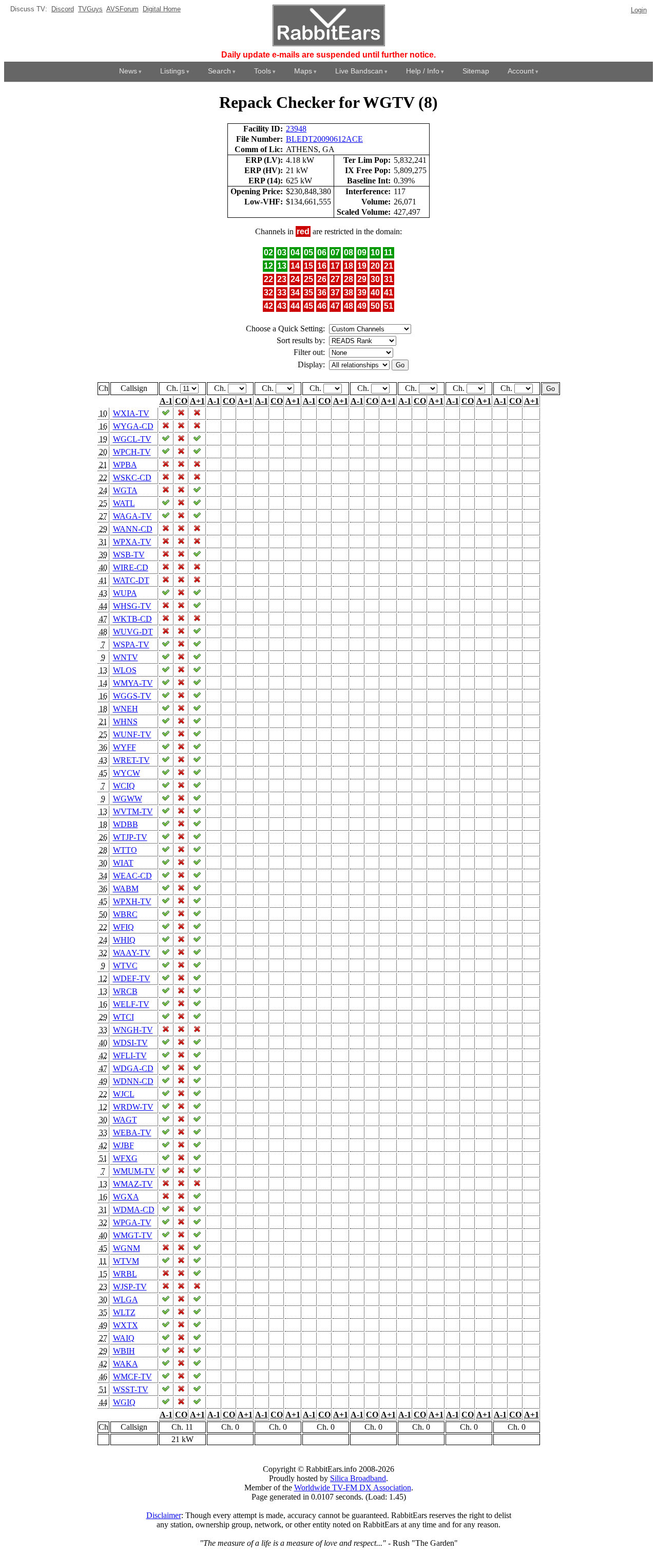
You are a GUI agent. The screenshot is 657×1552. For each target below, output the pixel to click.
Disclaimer (163, 1515)
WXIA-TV (131, 413)
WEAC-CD (132, 875)
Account (521, 71)
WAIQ (123, 1338)
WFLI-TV (130, 1055)
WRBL (125, 1273)
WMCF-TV (132, 1376)
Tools (262, 71)
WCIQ (124, 785)
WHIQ (124, 940)
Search (219, 71)
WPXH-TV (132, 901)
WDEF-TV (131, 978)
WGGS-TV (132, 695)
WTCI (123, 1017)
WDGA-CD (133, 1068)
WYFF (124, 747)
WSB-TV (129, 554)
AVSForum (122, 9)
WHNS (125, 721)
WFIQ (123, 927)
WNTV (125, 657)
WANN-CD (132, 529)
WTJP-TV (130, 837)
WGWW (127, 798)
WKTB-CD (132, 618)
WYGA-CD (133, 426)
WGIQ (124, 1402)
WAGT (125, 1119)
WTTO (125, 850)
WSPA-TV (131, 644)
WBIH (124, 1351)
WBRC (125, 914)
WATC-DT (131, 580)
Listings (172, 71)
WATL (124, 503)
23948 (296, 128)
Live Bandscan (359, 71)
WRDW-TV (133, 1106)
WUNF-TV (132, 734)
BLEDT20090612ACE (324, 139)
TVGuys (90, 9)
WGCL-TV (132, 439)
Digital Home (162, 9)
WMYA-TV (133, 683)
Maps (303, 71)
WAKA (125, 1363)
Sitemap (475, 71)
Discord (62, 9)
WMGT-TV (132, 1235)
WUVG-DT (133, 631)
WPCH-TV (132, 451)
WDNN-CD (133, 1081)
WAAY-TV (131, 952)
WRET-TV (131, 760)
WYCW (126, 773)
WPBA (125, 464)
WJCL (123, 1094)
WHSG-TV (132, 606)
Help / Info (422, 71)
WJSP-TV (130, 1286)
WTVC (125, 965)
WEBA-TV (132, 1132)
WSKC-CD (132, 477)
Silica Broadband (358, 1478)
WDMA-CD (133, 1209)
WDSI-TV (130, 1042)
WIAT (123, 862)
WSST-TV (130, 1389)
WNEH (125, 708)
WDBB (125, 824)
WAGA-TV (132, 516)
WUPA (125, 593)
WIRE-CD (130, 567)
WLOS (125, 670)
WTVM (126, 1261)
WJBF (123, 1145)
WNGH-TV (133, 1029)
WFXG (125, 1158)
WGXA (126, 1196)
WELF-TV (131, 1004)
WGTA (125, 490)
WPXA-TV (132, 541)
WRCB (125, 991)
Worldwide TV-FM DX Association (352, 1487)
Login (639, 10)
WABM (126, 888)
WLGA (125, 1299)
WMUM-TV (134, 1171)
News (128, 71)
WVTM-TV (133, 811)
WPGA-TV (132, 1222)
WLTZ (124, 1312)
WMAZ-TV (133, 1184)
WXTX (125, 1325)
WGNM (126, 1248)
